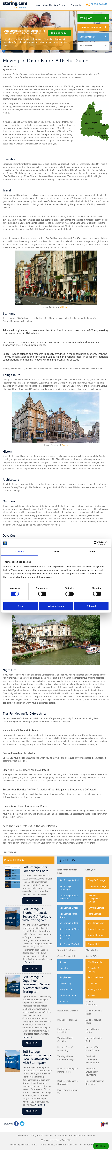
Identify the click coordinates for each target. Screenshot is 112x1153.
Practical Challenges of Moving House (67, 1070)
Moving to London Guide (93, 1039)
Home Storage (94, 913)
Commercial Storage (97, 886)
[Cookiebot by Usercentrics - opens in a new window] (96, 543)
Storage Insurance (96, 929)
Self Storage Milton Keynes (68, 915)
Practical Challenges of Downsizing (67, 1082)
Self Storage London (69, 907)
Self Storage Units (96, 923)
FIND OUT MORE (58, 33)
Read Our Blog (14, 860)
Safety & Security (68, 995)
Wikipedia (64, 307)
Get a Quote (91, 869)
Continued (29, 962)
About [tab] (92, 551)
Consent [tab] (19, 551)
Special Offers (91, 956)
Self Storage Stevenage (65, 936)
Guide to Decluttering (91, 1003)
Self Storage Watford (69, 944)
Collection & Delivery (93, 970)
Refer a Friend (86, 45)
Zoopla (64, 445)
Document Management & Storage (95, 898)
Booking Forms (95, 989)
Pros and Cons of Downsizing (65, 1049)
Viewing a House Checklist (65, 1039)
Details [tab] (56, 551)
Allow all (91, 606)
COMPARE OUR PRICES (90, 27)
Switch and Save (95, 977)
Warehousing (65, 983)
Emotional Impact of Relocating (94, 1082)
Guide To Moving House (93, 1021)
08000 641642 (99, 4)
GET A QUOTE (86, 18)
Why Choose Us (61, 5)
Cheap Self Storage (96, 880)
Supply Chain (66, 977)
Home (37, 5)
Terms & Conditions (66, 950)
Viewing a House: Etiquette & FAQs (65, 1058)
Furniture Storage (96, 907)
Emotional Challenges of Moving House (92, 1059)
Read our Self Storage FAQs (67, 871)
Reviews (91, 995)
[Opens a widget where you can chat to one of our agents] (101, 1146)
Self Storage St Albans (70, 929)
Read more (31, 900)
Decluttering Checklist (67, 1010)
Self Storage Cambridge (65, 888)
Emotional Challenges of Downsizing (91, 1071)
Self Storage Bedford (69, 880)
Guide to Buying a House (93, 1012)
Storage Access (67, 989)
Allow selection (56, 606)
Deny (20, 606)
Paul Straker (11, 69)
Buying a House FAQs (67, 1019)
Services (63, 962)
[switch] (42, 594)
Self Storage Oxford (69, 923)
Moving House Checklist (64, 1030)
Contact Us (76, 5)
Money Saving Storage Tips (67, 1091)
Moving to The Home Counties (92, 1049)
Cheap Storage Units (66, 956)
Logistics (64, 968)
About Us (47, 5)
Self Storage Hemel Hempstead (69, 897)
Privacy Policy (91, 950)
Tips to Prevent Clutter (92, 1030)
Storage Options (87, 36)
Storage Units (94, 944)
